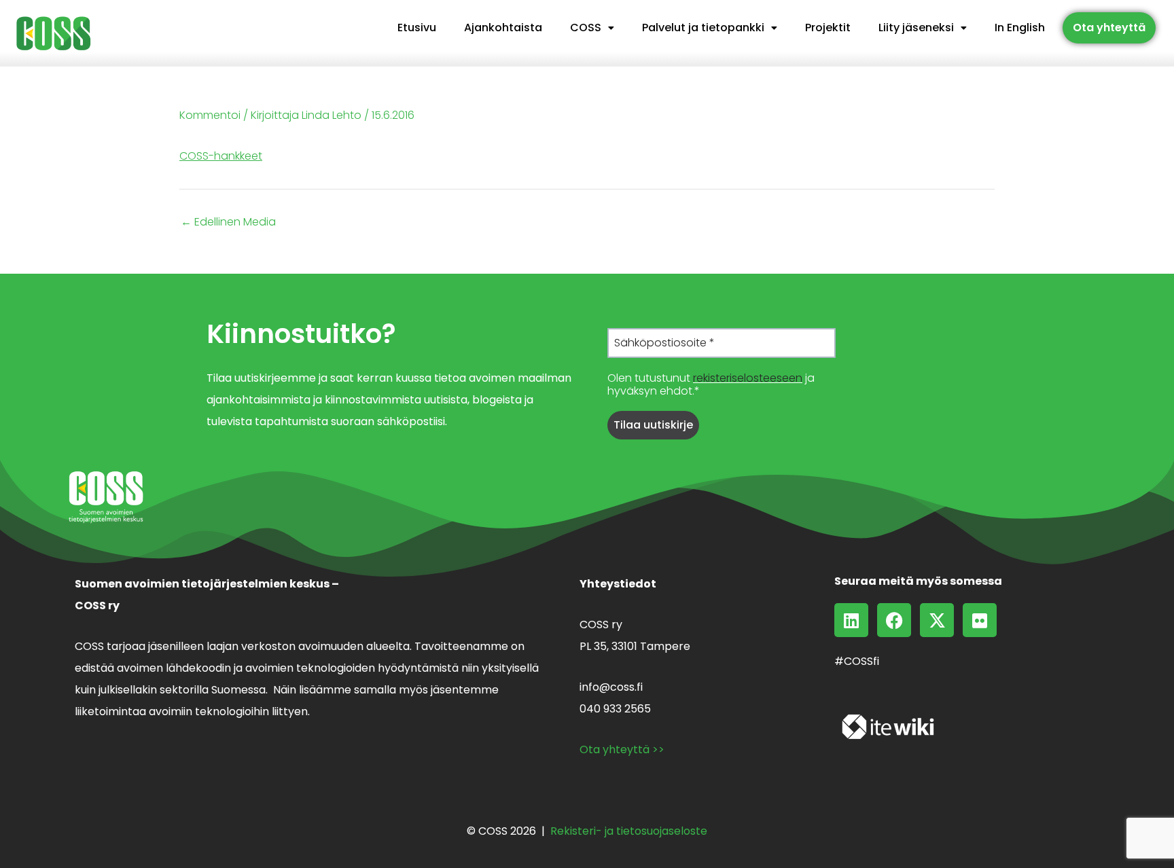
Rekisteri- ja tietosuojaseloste (628, 831)
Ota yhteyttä (1109, 27)
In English (1020, 27)
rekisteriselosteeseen (747, 378)
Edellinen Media (228, 222)
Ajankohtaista (503, 27)
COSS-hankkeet (220, 156)
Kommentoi (210, 115)
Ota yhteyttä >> (622, 749)
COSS (585, 27)
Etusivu (416, 27)
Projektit (828, 27)
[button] (592, 27)
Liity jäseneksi (916, 27)
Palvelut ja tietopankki (703, 27)
